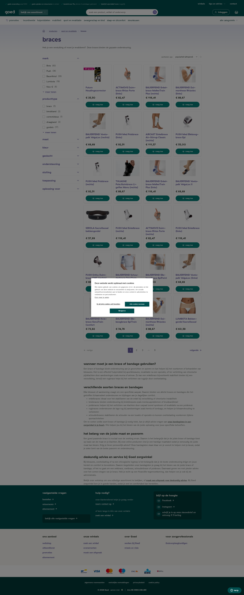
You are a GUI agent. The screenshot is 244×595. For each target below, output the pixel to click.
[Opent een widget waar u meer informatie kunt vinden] (234, 590)
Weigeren (122, 311)
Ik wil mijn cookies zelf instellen (108, 304)
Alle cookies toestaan (137, 304)
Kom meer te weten (102, 297)
